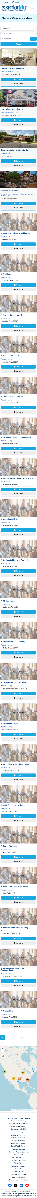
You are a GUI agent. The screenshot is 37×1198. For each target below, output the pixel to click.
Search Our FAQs (18, 1172)
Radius (18, 44)
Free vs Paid (18, 1155)
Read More (18, 84)
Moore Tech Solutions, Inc (29, 1196)
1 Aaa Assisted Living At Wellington (15, 233)
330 (22, 1037)
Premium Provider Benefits (18, 1152)
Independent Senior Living (18, 1129)
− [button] (2, 1051)
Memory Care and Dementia (18, 1124)
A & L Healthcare (8, 601)
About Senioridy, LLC (18, 1157)
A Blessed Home (7, 1011)
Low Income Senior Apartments (18, 1132)
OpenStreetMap (26, 1110)
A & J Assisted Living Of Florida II (14, 560)
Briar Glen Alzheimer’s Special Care (15, 150)
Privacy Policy (18, 1163)
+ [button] (2, 1048)
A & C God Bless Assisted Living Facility (17, 478)
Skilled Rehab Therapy (18, 1146)
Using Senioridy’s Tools (19, 1174)
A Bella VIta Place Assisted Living (14, 927)
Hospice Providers (18, 1140)
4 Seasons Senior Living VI (11, 356)
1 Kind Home (6, 274)
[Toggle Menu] (32, 8)
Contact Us (18, 1169)
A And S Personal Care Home (12, 805)
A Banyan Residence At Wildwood (14, 887)
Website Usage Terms (18, 1160)
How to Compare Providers (18, 1180)
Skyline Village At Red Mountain (14, 68)
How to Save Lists (18, 1177)
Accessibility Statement (18, 1194)
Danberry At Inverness (10, 191)
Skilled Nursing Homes (18, 1126)
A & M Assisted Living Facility (13, 641)
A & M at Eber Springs (10, 723)
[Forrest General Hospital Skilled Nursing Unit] (33, 1070)
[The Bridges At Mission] (18, 1081)
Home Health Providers (19, 1143)
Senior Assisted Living (18, 1121)
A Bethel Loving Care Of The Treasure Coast (12, 969)
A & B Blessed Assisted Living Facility (16, 437)
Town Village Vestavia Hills (12, 109)
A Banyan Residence (9, 846)
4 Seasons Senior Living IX (11, 315)
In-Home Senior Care (18, 1138)
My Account (19, 2)
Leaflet (12, 1110)
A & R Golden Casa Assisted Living (15, 764)
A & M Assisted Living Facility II (13, 682)
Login (7, 2)
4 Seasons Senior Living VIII (12, 396)
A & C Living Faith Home (11, 519)
